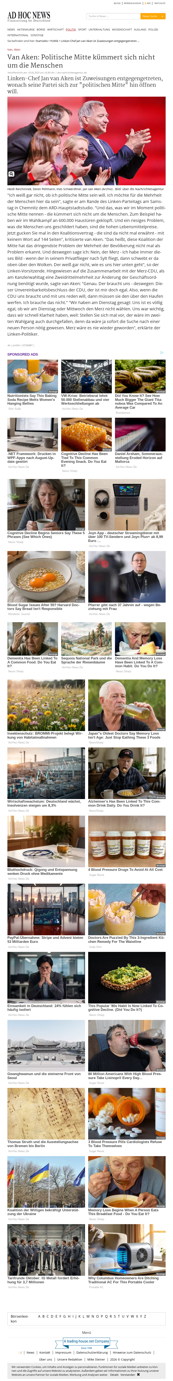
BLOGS (117, 3)
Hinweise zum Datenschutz (132, 1352)
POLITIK (71, 29)
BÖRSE (41, 29)
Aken (17, 49)
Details (114, 1375)
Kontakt (44, 1352)
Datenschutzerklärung (92, 1352)
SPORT (82, 29)
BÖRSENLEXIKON (132, 3)
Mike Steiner (96, 1359)
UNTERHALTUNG (99, 29)
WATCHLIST (160, 3)
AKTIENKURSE (26, 29)
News (30, 1352)
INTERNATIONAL (17, 35)
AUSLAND (140, 29)
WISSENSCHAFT (122, 29)
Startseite (42, 41)
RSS (148, 3)
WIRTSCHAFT (55, 29)
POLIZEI (153, 29)
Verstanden (127, 1375)
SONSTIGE (37, 35)
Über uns (45, 1359)
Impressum (63, 1352)
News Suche (150, 16)
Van (9, 49)
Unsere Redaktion (69, 1359)
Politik (54, 41)
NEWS (11, 29)
